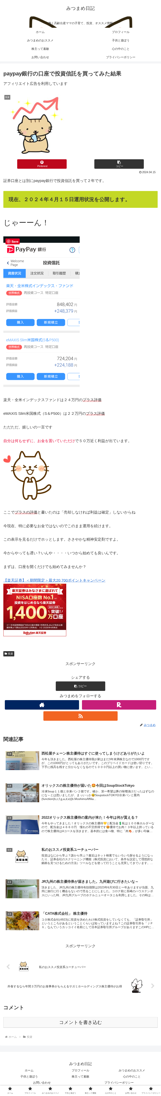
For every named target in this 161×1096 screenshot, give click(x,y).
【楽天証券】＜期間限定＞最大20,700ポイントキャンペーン (54, 580)
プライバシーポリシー (119, 1082)
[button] (119, 164)
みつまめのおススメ (132, 1070)
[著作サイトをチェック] (42, 705)
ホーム (29, 1070)
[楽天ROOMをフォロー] (119, 705)
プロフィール (80, 1070)
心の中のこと (132, 1076)
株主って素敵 (80, 1076)
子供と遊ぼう (29, 1076)
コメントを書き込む (80, 1022)
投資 (10, 653)
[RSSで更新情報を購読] (80, 716)
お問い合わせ (42, 1082)
